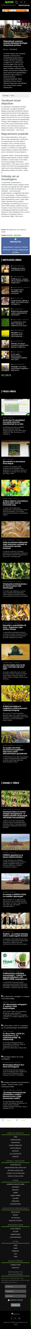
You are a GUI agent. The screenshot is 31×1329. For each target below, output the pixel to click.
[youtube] (19, 1318)
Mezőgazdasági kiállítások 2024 (15, 1167)
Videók (15, 1248)
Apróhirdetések (15, 1204)
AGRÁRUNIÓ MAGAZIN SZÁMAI (15, 1184)
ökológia (17, 235)
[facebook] (12, 1318)
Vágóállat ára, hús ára (15, 1176)
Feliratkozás (15, 1305)
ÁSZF (15, 1254)
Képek (15, 1245)
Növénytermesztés (15, 1145)
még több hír (6, 375)
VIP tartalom (15, 1217)
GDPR (15, 1256)
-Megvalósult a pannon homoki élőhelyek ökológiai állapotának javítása (15, 247)
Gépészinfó (15, 1201)
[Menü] (21, 2)
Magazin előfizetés (15, 1220)
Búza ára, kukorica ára (15, 1170)
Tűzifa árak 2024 (15, 1165)
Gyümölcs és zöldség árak (16, 1173)
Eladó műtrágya (15, 1237)
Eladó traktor (15, 1228)
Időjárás (16, 1198)
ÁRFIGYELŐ (15, 1190)
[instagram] (15, 1318)
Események (15, 1251)
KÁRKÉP (15, 1192)
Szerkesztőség (16, 1265)
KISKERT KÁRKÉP (15, 1195)
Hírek (6, 49)
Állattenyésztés (15, 1154)
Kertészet (15, 1151)
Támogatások (15, 1142)
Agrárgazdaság (15, 1139)
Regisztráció (15, 1212)
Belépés (15, 1215)
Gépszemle (15, 1187)
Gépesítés (15, 1156)
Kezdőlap (6, 95)
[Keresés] (24, 2)
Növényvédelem (15, 1148)
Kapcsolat (15, 1267)
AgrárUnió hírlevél (16, 1300)
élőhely (10, 235)
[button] (16, 2)
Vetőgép (15, 1231)
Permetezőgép (15, 1234)
